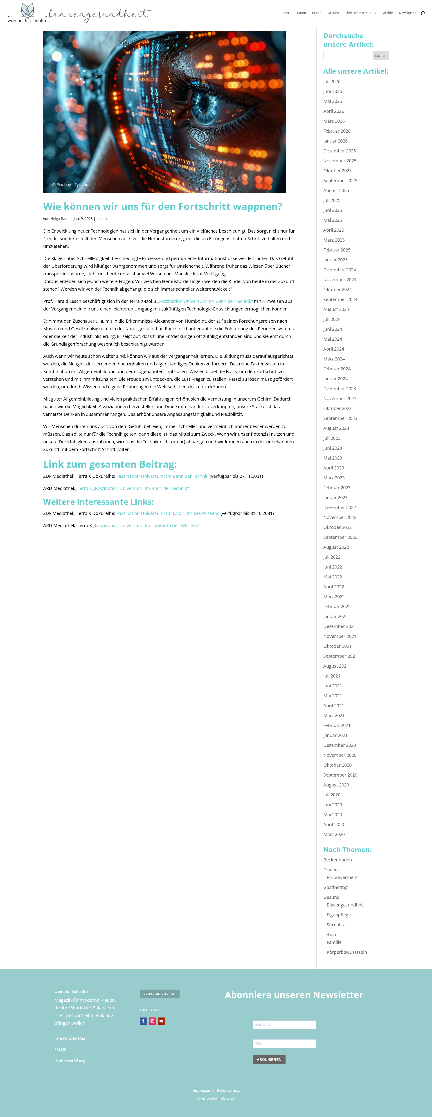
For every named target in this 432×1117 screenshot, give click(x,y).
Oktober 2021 (337, 646)
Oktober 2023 (337, 408)
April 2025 (333, 230)
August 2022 (336, 547)
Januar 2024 (335, 379)
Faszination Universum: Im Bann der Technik (163, 476)
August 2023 (336, 428)
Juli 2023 (331, 438)
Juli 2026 (331, 81)
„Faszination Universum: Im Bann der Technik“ (205, 301)
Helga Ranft (60, 218)
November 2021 (339, 636)
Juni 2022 (332, 567)
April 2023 (333, 468)
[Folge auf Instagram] (152, 1021)
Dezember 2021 (339, 626)
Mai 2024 (332, 339)
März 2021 (334, 715)
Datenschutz (228, 1090)
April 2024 (333, 349)
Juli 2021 (331, 676)
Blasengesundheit (345, 905)
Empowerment (342, 877)
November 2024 (339, 279)
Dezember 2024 (339, 270)
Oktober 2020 (337, 765)
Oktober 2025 (337, 171)
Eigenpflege (339, 915)
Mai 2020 (332, 814)
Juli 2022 (331, 557)
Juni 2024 (332, 329)
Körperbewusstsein (347, 952)
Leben (317, 13)
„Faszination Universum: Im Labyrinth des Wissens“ (146, 525)
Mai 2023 (332, 458)
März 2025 (334, 240)
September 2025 (340, 180)
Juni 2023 (332, 448)
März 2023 (334, 478)
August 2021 (336, 666)
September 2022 (340, 537)
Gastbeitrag (335, 887)
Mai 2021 (332, 696)
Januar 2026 (335, 141)
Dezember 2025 (339, 151)
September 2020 (340, 775)
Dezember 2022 (339, 507)
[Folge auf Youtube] (161, 1021)
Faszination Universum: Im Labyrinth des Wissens (167, 513)
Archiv (388, 13)
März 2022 (334, 597)
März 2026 (334, 121)
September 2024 (340, 299)
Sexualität (337, 925)
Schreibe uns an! (160, 994)
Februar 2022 (337, 606)
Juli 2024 (331, 319)
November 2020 (339, 755)
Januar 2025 (335, 260)
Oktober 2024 (337, 289)
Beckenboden (337, 860)
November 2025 (339, 161)
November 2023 (339, 398)
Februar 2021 (337, 725)
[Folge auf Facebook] (143, 1021)
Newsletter (407, 13)
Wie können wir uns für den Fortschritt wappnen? (162, 206)
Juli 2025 (331, 200)
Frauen (300, 13)
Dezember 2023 (339, 388)
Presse (60, 1049)
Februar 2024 (337, 369)
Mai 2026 (332, 101)
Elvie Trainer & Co (359, 13)
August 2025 (336, 190)
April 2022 (333, 587)
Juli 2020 (331, 795)
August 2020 (336, 785)
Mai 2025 (332, 220)
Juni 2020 (332, 805)
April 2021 (333, 705)
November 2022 (339, 517)
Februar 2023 (337, 488)
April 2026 (333, 111)
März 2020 (334, 834)
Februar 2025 (337, 250)
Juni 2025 (332, 210)
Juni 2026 (332, 91)
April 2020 (333, 824)
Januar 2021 (335, 735)
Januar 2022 (335, 616)
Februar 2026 (337, 131)
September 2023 (340, 418)
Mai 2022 (332, 577)
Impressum (203, 1090)
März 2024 (334, 359)
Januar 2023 (335, 497)
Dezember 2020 (339, 745)
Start (285, 13)
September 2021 (340, 656)
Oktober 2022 (337, 527)
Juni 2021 (332, 686)
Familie (334, 942)
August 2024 (336, 309)
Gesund (333, 13)
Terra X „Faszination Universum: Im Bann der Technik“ (133, 488)
